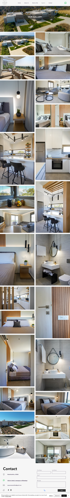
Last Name (54, 470)
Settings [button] (51, 495)
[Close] (68, 495)
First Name (39, 470)
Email (38, 475)
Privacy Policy (8, 496)
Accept (64, 495)
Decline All (57, 495)
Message (39, 480)
